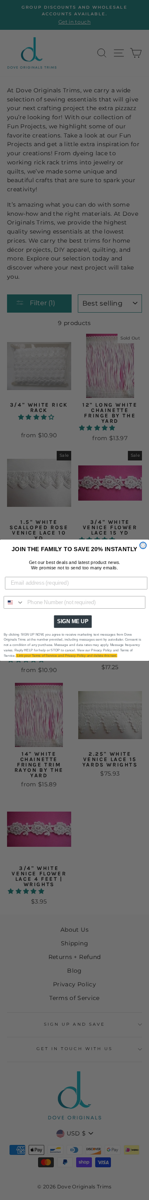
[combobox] (14, 602)
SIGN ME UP (72, 621)
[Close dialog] (143, 545)
